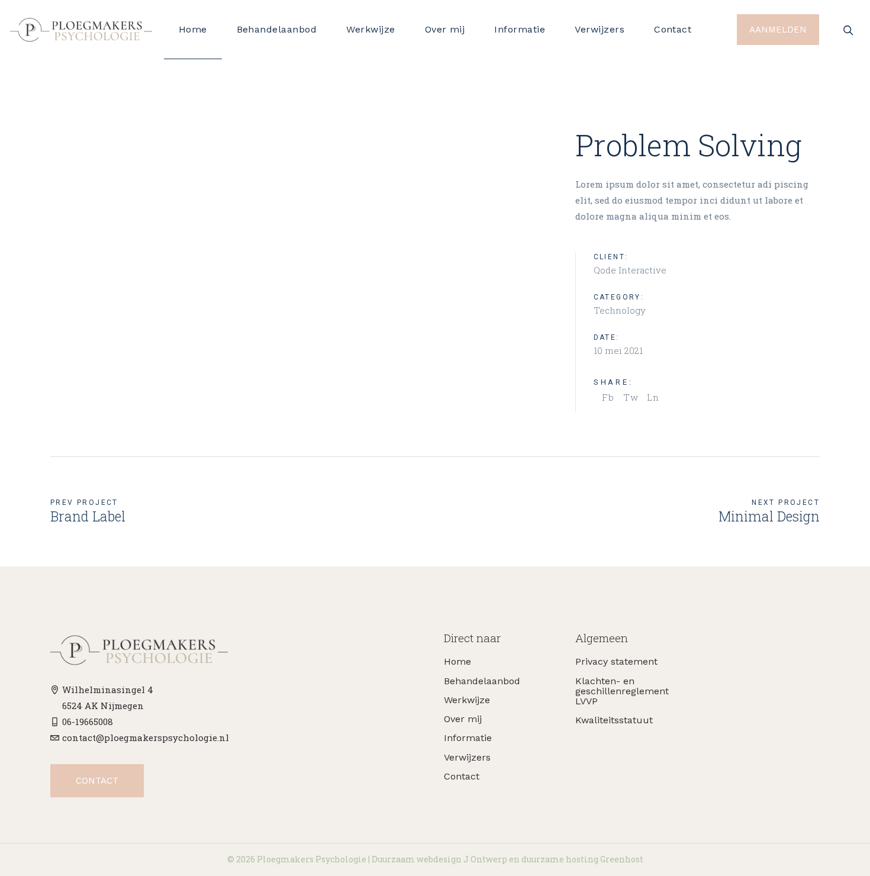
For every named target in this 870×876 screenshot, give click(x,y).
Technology (620, 310)
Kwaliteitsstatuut (614, 720)
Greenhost (621, 859)
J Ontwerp (485, 859)
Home (457, 661)
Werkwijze (467, 700)
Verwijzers (467, 757)
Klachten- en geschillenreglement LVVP (622, 691)
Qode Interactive (630, 270)
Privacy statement (616, 661)
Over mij (463, 718)
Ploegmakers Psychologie (311, 859)
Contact (461, 776)
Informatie (468, 737)
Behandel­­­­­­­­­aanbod (482, 681)
